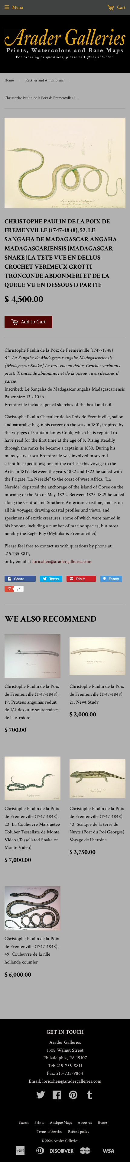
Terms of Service (49, 1131)
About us (85, 1122)
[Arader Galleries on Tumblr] (89, 1097)
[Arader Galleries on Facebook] (56, 1097)
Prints (39, 1122)
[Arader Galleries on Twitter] (40, 1097)
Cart (120, 7)
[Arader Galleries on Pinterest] (73, 1097)
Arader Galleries (66, 1140)
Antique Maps (61, 1122)
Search (24, 1122)
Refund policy (78, 1131)
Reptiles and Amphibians (44, 80)
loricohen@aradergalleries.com (62, 561)
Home (9, 80)
